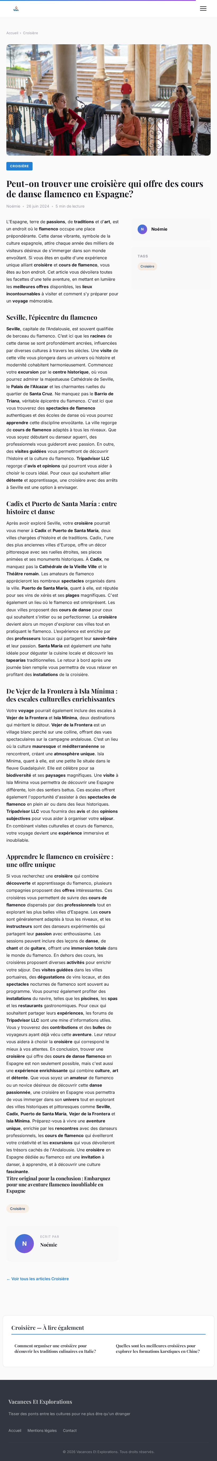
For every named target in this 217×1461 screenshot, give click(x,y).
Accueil (12, 33)
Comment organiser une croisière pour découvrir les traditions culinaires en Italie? (55, 1348)
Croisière (30, 33)
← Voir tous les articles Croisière (37, 1278)
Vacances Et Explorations (40, 1401)
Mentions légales (42, 1430)
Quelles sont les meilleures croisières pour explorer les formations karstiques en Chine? (158, 1348)
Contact (70, 1430)
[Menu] (203, 8)
